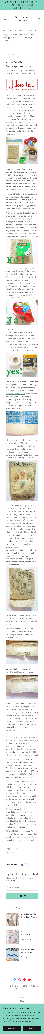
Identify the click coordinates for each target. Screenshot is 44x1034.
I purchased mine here (15, 393)
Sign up (22, 896)
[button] (6, 18)
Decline (12, 1028)
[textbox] (22, 887)
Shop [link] (22, 997)
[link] (22, 18)
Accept (32, 1028)
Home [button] (22, 994)
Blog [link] (22, 1001)
